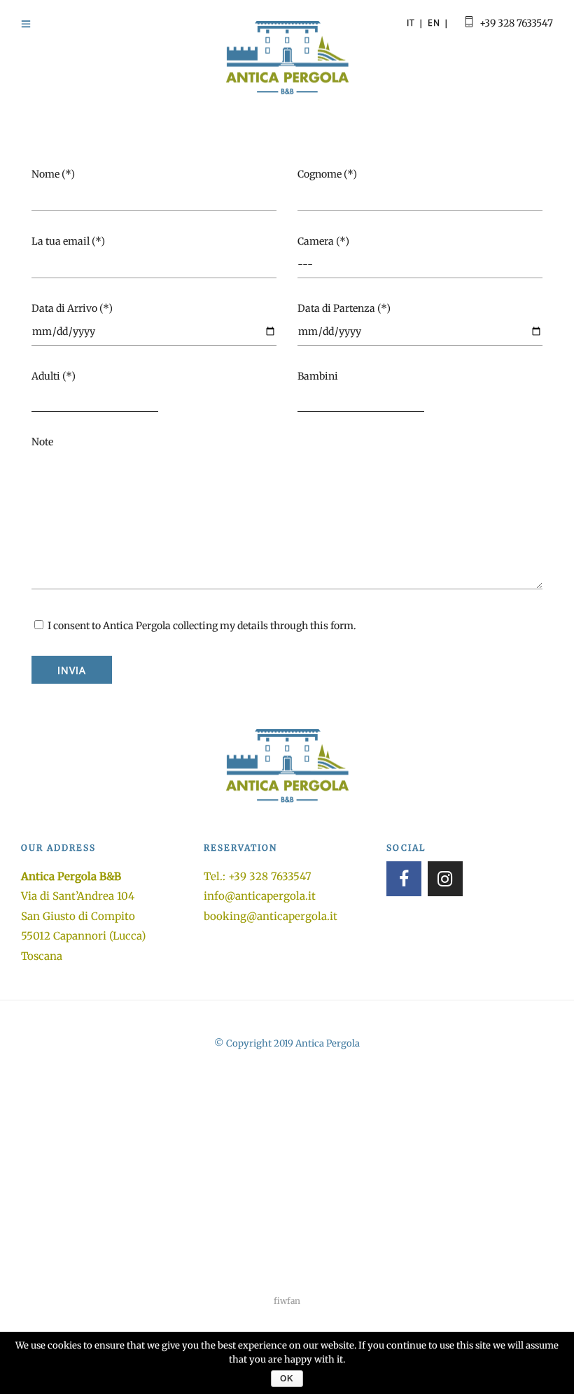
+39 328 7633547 (516, 23)
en (434, 23)
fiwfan (287, 1300)
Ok (287, 1379)
